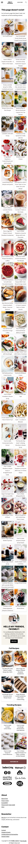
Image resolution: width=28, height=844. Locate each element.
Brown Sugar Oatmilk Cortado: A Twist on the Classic (20, 210)
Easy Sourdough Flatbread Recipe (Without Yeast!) (20, 331)
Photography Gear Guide (8, 805)
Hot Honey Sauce (7, 36)
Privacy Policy (5, 801)
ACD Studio (23, 841)
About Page (4, 799)
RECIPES (14, 641)
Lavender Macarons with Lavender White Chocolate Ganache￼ (7, 585)
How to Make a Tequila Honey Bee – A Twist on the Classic (7, 62)
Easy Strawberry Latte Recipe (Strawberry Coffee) (7, 259)
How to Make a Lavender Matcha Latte (7, 210)
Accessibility (4, 803)
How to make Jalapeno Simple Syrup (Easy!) (20, 541)
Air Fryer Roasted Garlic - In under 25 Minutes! (20, 420)
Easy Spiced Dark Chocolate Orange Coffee (8, 331)
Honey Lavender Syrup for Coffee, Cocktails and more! (7, 87)
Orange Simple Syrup (20, 583)
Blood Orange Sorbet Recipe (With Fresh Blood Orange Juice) (20, 282)
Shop (2, 807)
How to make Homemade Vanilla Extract (7, 443)
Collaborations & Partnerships (9, 834)
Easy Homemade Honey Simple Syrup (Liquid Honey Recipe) (21, 38)
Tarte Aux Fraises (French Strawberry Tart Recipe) (20, 259)
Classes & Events (5, 832)
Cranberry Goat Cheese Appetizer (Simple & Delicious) (7, 608)
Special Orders (5, 836)
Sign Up (3, 817)
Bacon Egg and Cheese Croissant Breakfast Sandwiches (7, 233)
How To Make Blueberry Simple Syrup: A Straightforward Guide (7, 471)
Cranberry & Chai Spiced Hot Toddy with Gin (20, 136)
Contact (3, 830)
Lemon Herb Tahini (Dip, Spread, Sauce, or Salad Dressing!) (20, 87)
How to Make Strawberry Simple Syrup (7, 396)
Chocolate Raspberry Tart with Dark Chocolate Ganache (7, 282)
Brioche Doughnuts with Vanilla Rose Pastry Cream (20, 517)
